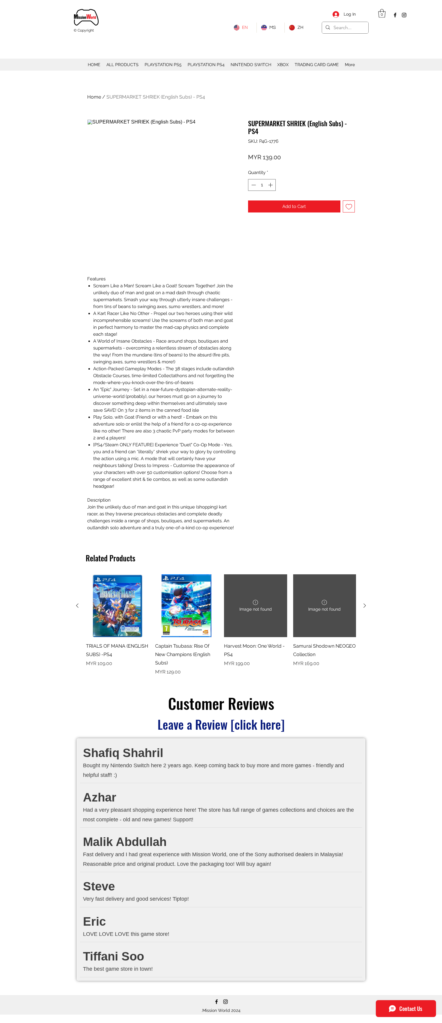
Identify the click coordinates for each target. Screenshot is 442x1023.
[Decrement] (253, 185)
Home (94, 97)
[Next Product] (364, 605)
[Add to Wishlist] (349, 206)
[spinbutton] (262, 185)
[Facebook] (395, 15)
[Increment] (271, 185)
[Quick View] (117, 605)
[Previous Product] (77, 605)
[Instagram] (404, 15)
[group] (221, 625)
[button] (381, 13)
